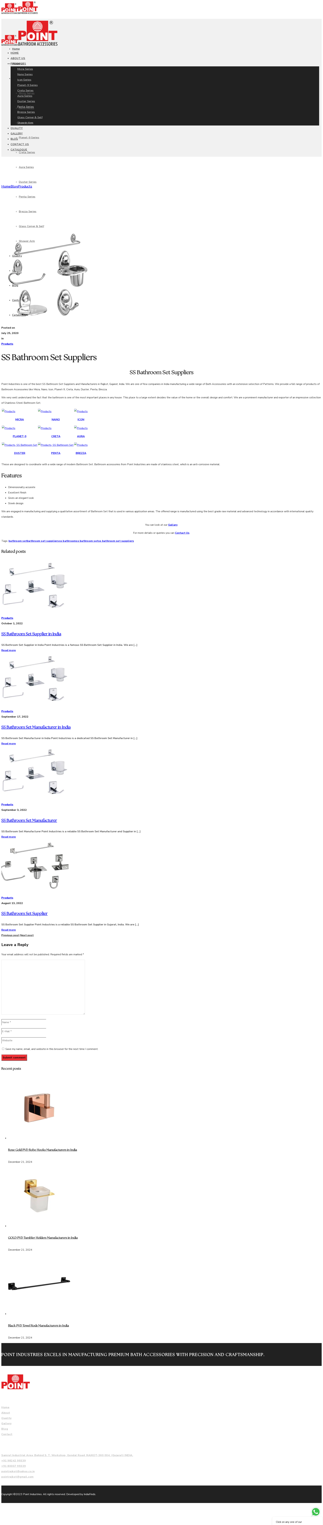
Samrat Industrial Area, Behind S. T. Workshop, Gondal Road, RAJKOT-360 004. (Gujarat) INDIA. (67, 1455)
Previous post (10, 935)
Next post (27, 935)
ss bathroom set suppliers (116, 541)
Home (6, 186)
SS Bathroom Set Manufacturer (29, 821)
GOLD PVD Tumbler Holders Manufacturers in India (43, 1237)
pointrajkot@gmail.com (17, 1477)
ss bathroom (67, 541)
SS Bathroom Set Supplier (24, 914)
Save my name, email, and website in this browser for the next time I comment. (51, 1049)
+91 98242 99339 (13, 1461)
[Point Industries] (19, 13)
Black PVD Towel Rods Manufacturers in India (38, 1325)
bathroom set (18, 541)
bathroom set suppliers (43, 541)
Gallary (172, 525)
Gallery (6, 1423)
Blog (14, 186)
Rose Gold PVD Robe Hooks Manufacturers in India (42, 1150)
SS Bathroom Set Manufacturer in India (36, 727)
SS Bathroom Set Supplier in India (31, 634)
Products (25, 186)
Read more (8, 650)
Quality (6, 1418)
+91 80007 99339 (13, 1466)
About (5, 1413)
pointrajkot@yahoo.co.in (18, 1471)
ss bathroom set (87, 541)
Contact (6, 1434)
